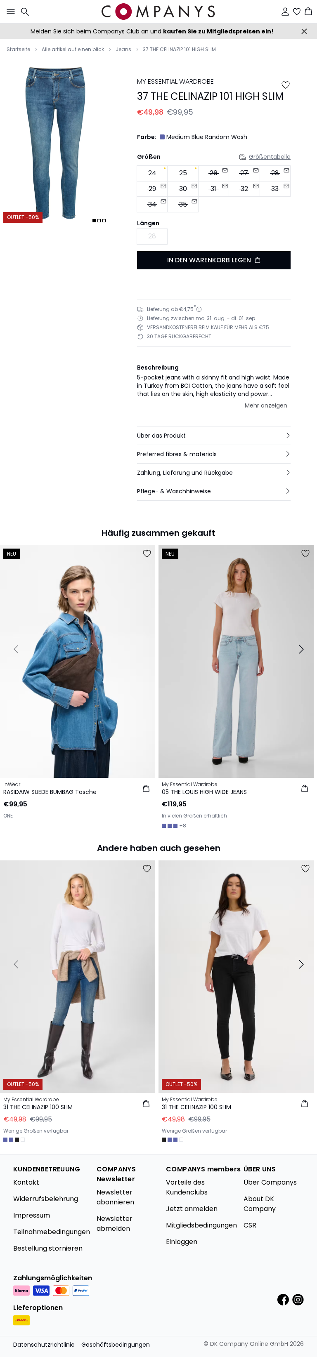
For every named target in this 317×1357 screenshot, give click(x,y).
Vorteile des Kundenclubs (187, 1187)
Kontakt (26, 1182)
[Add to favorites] (285, 85)
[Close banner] (304, 31)
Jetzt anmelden (192, 1208)
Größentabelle (270, 157)
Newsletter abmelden (114, 1223)
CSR (250, 1225)
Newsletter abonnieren (115, 1197)
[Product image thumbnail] (94, 220)
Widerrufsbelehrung (45, 1199)
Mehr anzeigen (266, 405)
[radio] (152, 173)
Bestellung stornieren (48, 1248)
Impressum (31, 1215)
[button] (214, 435)
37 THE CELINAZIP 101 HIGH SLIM (179, 49)
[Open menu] (9, 11)
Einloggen (181, 1241)
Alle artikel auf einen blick (73, 49)
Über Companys (270, 1182)
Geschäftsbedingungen (115, 1345)
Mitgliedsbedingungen (201, 1225)
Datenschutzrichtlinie (44, 1345)
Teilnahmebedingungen (51, 1232)
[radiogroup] (214, 189)
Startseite (18, 49)
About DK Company (260, 1203)
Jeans (123, 49)
